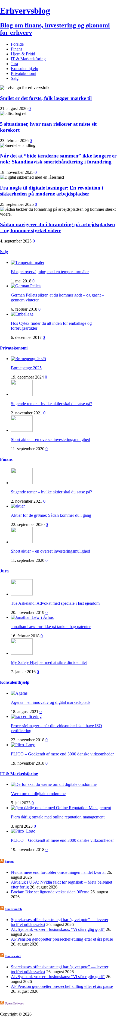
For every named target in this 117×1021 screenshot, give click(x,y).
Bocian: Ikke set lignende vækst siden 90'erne (50, 892)
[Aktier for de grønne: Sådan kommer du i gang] (18, 506)
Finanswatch (13, 956)
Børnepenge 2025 (26, 367)
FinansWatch (13, 908)
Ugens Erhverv (14, 1003)
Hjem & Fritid (23, 54)
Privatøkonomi (23, 73)
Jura (14, 63)
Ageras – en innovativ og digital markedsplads (50, 702)
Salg (15, 78)
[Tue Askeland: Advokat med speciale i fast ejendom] (22, 594)
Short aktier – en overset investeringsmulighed (50, 439)
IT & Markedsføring (28, 58)
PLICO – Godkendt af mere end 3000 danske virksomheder (62, 754)
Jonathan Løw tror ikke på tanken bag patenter (51, 626)
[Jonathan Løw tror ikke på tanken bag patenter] (32, 617)
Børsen (9, 861)
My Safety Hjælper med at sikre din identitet (49, 662)
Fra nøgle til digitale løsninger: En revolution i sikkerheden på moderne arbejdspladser (51, 191)
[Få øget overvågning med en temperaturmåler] (27, 262)
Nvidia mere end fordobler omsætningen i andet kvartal (58, 872)
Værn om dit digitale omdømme (38, 793)
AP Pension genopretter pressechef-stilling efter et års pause (62, 939)
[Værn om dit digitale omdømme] (54, 784)
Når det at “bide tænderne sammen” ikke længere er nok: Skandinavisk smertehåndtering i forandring (58, 159)
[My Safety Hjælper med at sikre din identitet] (22, 653)
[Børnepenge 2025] (28, 358)
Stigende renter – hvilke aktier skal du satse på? (51, 403)
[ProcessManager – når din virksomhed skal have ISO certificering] (26, 716)
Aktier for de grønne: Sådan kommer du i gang (51, 515)
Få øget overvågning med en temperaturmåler (50, 271)
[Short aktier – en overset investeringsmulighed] (22, 430)
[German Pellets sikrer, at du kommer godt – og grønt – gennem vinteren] (26, 285)
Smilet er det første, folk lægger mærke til (46, 98)
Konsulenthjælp (24, 68)
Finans (16, 49)
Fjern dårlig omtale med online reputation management (57, 817)
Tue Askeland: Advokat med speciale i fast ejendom (55, 603)
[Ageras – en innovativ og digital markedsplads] (19, 693)
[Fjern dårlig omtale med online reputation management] (61, 807)
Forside (17, 44)
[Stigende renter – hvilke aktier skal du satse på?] (22, 394)
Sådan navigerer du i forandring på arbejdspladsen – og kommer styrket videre (57, 227)
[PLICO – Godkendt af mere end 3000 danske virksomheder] (23, 744)
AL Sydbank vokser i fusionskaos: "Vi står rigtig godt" (58, 929)
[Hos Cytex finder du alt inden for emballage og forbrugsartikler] (22, 314)
